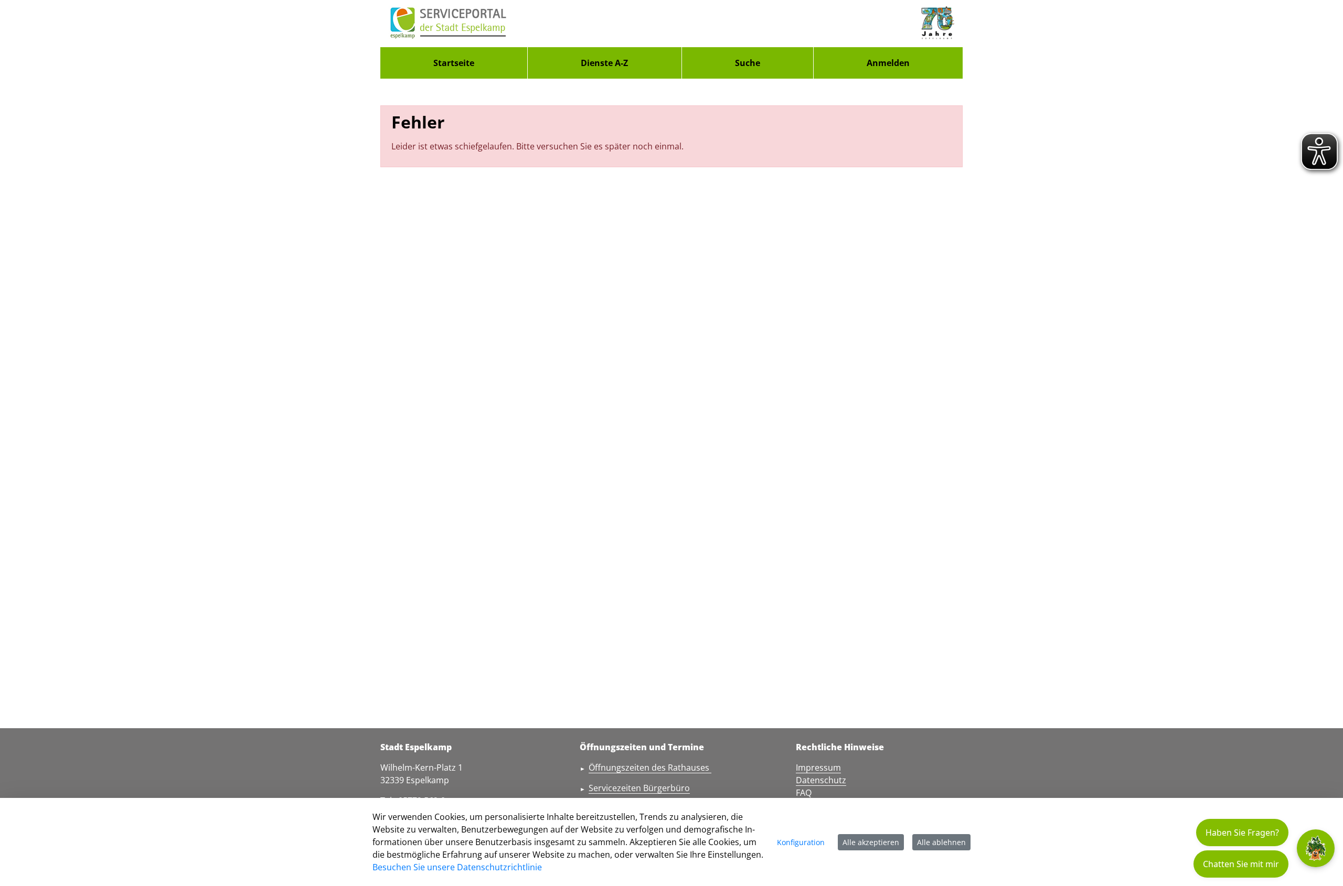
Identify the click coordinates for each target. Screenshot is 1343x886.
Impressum (818, 767)
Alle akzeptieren (871, 842)
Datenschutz (821, 780)
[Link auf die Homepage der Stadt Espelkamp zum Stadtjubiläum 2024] (937, 23)
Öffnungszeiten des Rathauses (650, 767)
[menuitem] (453, 63)
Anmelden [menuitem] (888, 63)
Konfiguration (801, 842)
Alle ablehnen (941, 842)
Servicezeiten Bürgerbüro (639, 788)
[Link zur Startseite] (448, 23)
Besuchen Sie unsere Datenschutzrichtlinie (457, 867)
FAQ (804, 792)
